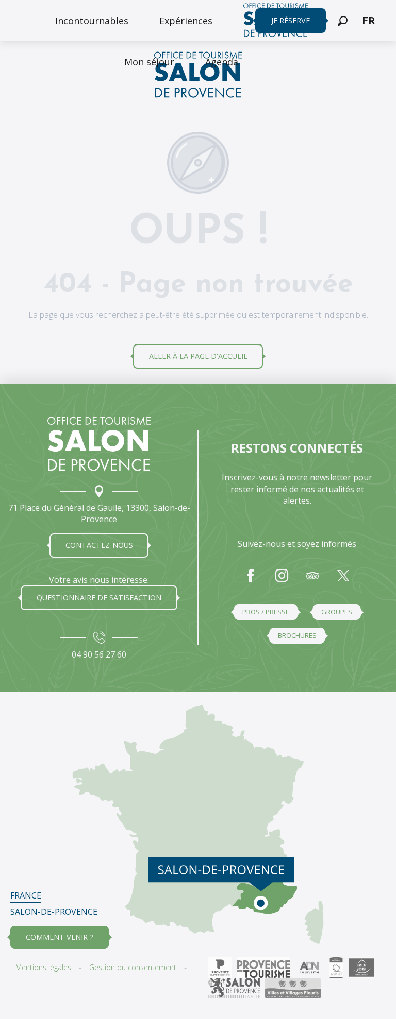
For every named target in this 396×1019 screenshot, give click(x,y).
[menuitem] (91, 20)
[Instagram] (281, 581)
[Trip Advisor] (312, 581)
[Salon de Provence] (99, 444)
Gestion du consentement (132, 967)
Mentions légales (43, 967)
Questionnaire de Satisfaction (99, 597)
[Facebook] (250, 581)
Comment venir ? (59, 937)
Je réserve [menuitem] (290, 20)
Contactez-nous (99, 545)
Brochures (297, 635)
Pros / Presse (265, 611)
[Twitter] (343, 581)
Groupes (336, 611)
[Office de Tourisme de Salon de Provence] (198, 76)
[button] (343, 21)
